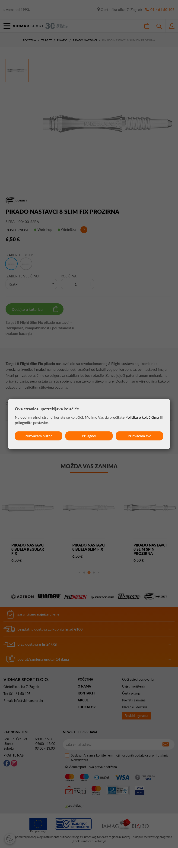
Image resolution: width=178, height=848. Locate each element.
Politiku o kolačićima (142, 417)
